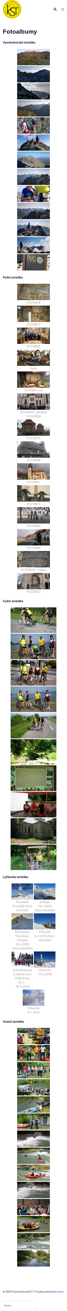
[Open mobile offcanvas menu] (62, 9)
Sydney (60, 1291)
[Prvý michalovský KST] (12, 9)
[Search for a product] (55, 9)
